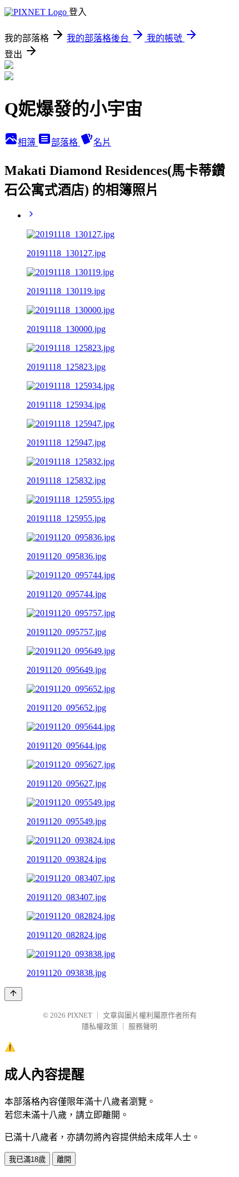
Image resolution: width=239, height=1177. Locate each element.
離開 (64, 1159)
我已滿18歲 (27, 1159)
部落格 (65, 142)
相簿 (28, 142)
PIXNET (79, 1015)
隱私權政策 (100, 1026)
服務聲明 (142, 1026)
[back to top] (13, 994)
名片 (102, 142)
